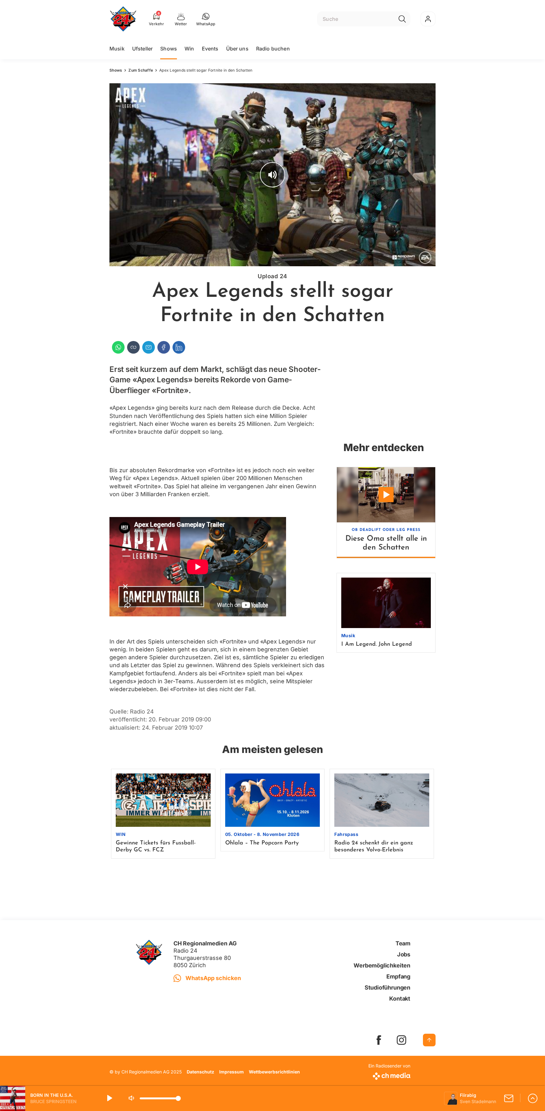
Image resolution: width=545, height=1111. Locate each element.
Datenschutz (200, 1071)
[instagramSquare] (401, 1040)
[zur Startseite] (123, 19)
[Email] (148, 347)
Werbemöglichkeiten (382, 965)
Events (210, 48)
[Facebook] (163, 347)
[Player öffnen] (532, 1098)
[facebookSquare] (378, 1040)
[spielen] (109, 1098)
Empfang (398, 976)
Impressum (231, 1071)
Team (403, 943)
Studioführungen (387, 987)
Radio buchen (273, 48)
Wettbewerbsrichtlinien (274, 1071)
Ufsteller (142, 48)
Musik (117, 48)
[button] (205, 19)
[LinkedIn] (179, 347)
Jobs (403, 954)
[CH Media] (389, 1075)
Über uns (237, 48)
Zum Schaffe (140, 70)
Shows (168, 48)
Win (189, 48)
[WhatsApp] (118, 347)
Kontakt (399, 998)
